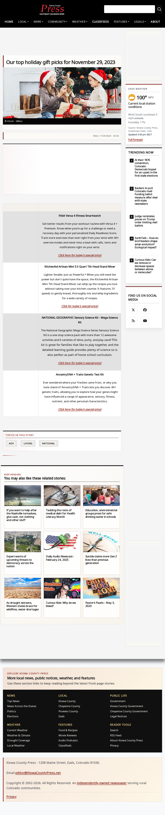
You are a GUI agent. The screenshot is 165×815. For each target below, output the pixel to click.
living (28, 443)
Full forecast (135, 139)
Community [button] (56, 21)
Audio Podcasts (68, 740)
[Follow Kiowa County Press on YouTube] (145, 321)
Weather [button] (78, 21)
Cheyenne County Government (129, 711)
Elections (12, 716)
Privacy (114, 745)
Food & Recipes (68, 730)
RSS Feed (115, 735)
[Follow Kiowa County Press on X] (133, 310)
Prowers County (68, 711)
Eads (61, 716)
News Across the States (21, 706)
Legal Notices (118, 716)
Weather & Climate (18, 735)
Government (118, 701)
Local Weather (16, 745)
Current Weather (17, 730)
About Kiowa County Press (126, 740)
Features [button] (120, 21)
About (155, 21)
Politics (11, 711)
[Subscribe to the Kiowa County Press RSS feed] (133, 321)
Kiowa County (67, 701)
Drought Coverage (18, 740)
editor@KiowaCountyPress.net (38, 773)
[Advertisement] (62, 169)
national (48, 443)
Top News (13, 701)
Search (114, 730)
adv (11, 443)
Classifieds (100, 21)
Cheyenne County (69, 706)
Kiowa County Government (126, 706)
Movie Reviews (67, 735)
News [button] (37, 21)
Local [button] (22, 21)
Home (9, 21)
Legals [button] (139, 21)
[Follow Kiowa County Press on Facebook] (145, 310)
